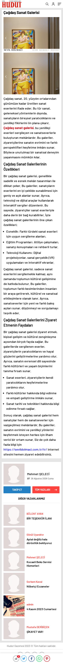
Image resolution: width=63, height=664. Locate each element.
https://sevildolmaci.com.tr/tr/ (25, 449)
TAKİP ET (17, 489)
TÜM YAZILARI (42, 489)
